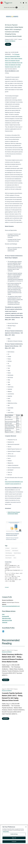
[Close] (25, 826)
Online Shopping (9, 553)
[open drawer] (26, 2)
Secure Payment (8, 557)
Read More (5, 679)
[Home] (6, 3)
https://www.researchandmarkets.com (11, 606)
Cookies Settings (14, 834)
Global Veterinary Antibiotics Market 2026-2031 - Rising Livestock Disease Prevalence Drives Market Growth (12, 658)
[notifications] (23, 2)
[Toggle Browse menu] (23, 7)
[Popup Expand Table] (22, 415)
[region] (14, 834)
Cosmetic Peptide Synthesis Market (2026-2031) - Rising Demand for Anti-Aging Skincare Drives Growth (12, 696)
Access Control (14, 548)
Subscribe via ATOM (7, 620)
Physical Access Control (10, 555)
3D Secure (7, 548)
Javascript (4, 622)
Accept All (14, 841)
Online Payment (15, 550)
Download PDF (5, 616)
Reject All (14, 837)
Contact (7, 587)
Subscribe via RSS (6, 618)
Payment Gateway (17, 553)
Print (3, 614)
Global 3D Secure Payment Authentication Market (12, 534)
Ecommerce (8, 550)
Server (15, 557)
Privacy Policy (6, 831)
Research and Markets (10, 41)
